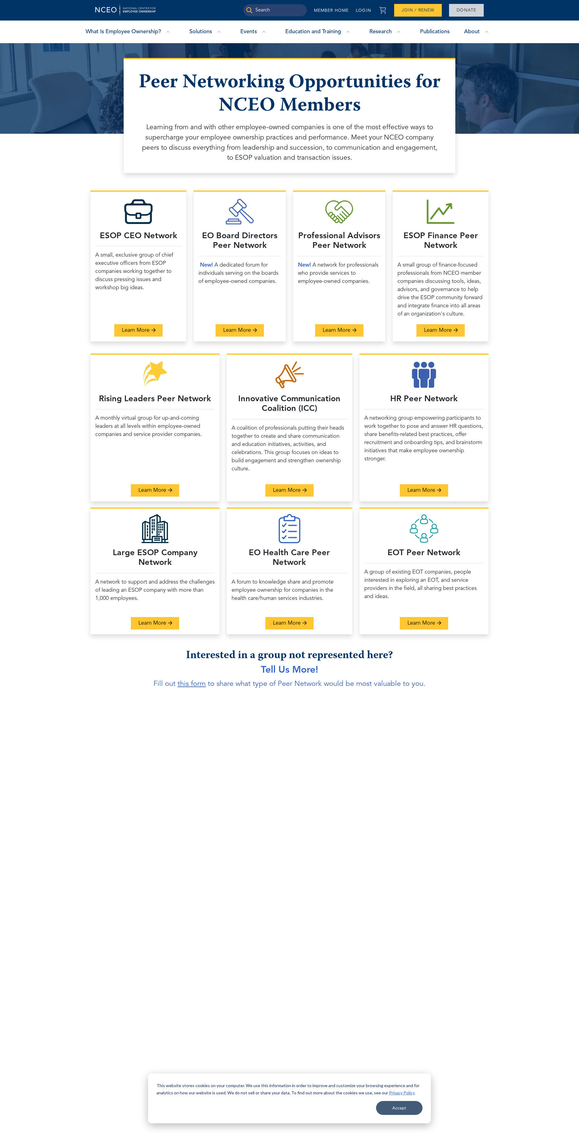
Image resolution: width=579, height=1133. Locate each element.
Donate (466, 10)
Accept (399, 1107)
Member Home (331, 10)
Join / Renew (418, 10)
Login (363, 10)
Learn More (142, 330)
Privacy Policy (401, 1092)
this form (192, 684)
